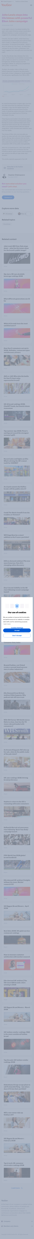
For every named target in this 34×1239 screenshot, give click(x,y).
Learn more (7, 624)
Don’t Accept (17, 635)
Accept (17, 630)
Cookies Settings (17, 627)
